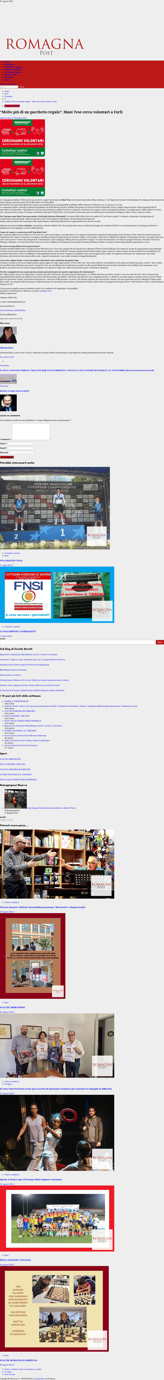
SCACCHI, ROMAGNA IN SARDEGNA (19, 711)
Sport (6, 80)
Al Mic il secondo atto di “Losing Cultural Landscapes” (27, 740)
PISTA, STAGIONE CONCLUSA (17, 716)
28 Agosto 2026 (6, 1365)
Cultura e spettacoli (12, 69)
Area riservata (9, 1374)
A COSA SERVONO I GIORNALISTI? (18, 631)
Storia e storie (10, 74)
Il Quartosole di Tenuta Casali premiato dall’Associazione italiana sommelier (32, 690)
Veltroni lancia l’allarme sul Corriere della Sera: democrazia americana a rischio (34, 680)
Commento (5, 439)
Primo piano (9, 64)
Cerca (2, 638)
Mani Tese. (47, 291)
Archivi (3, 817)
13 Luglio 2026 (6, 565)
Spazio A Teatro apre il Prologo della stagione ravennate (31, 1179)
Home (6, 62)
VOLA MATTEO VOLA (11, 560)
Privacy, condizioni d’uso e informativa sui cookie (22, 1369)
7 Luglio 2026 (5, 636)
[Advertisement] (82, 19)
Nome (3, 443)
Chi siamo (8, 77)
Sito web (4, 452)
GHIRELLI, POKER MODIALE (16, 701)
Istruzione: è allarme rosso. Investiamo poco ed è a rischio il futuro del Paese (32, 659)
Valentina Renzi (6, 118)
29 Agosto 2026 (6, 1184)
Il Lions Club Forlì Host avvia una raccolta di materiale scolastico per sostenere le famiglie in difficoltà (56, 1088)
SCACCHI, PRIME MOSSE (10, 759)
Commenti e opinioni (13, 67)
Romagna (7, 1084)
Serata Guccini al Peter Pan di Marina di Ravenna (25, 735)
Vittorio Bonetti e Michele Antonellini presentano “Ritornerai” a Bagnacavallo (42, 907)
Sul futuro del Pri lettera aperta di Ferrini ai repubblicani (24, 665)
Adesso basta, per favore (10, 675)
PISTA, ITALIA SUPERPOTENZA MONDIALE (22, 721)
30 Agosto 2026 (6, 912)
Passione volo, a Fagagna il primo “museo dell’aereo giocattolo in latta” (30, 685)
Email (3, 448)
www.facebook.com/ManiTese (13, 310)
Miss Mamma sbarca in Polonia (13, 670)
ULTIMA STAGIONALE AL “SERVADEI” (20, 730)
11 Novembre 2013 (19, 118)
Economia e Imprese (13, 72)
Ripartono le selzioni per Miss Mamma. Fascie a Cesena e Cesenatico (29, 654)
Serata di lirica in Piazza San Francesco (21, 745)
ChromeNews (39, 1378)
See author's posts (7, 357)
